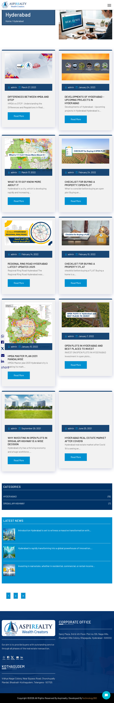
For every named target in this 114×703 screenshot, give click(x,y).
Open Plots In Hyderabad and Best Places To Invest (84, 347)
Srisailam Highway (14, 503)
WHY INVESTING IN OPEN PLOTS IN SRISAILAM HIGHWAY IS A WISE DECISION (27, 441)
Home (8, 21)
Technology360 (89, 698)
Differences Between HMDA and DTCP (28, 98)
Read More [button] (19, 116)
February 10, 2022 (87, 254)
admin (14, 87)
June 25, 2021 (85, 428)
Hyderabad (10, 496)
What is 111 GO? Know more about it (24, 183)
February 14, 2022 (30, 254)
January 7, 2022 (86, 336)
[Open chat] (106, 695)
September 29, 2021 (31, 428)
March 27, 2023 (29, 87)
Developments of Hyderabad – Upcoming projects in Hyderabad (84, 100)
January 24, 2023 (87, 87)
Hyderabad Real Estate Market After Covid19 (85, 439)
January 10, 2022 (30, 346)
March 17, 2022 (29, 172)
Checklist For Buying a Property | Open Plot (80, 183)
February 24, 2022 (87, 172)
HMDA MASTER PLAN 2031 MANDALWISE (22, 357)
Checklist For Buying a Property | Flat (80, 265)
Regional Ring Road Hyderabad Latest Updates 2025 (28, 265)
